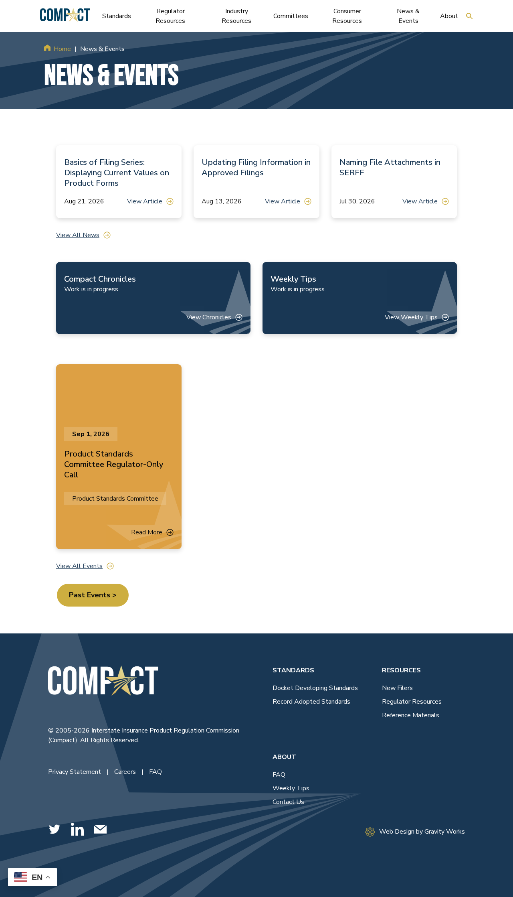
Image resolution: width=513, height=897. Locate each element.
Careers (125, 771)
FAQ (155, 771)
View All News (77, 235)
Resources (401, 670)
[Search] (469, 16)
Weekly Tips (291, 788)
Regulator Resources (412, 701)
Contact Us (288, 802)
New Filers (397, 688)
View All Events (79, 566)
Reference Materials (410, 715)
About (284, 757)
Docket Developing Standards (315, 688)
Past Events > (93, 595)
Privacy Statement (75, 771)
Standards (293, 670)
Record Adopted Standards (311, 701)
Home (62, 49)
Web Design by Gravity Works (422, 831)
